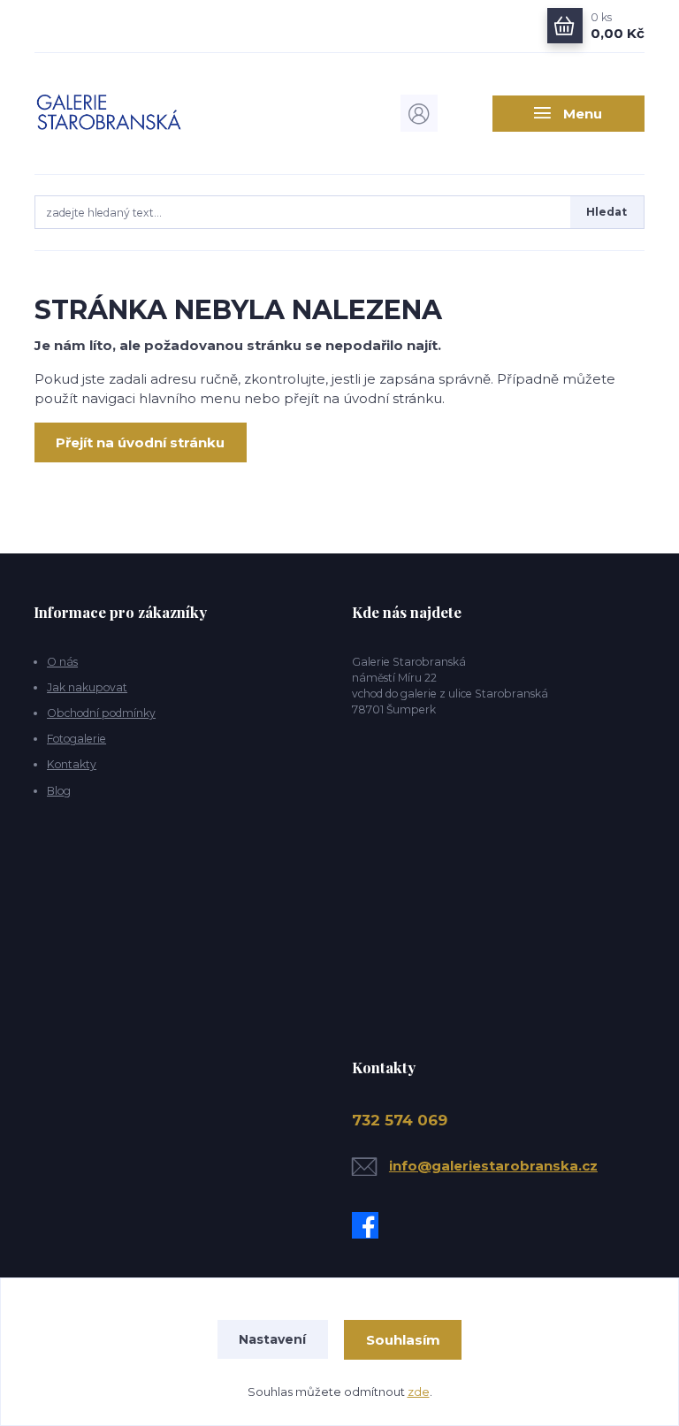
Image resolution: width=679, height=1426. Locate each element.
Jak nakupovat (87, 687)
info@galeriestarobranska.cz (493, 1165)
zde (419, 1391)
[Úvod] (125, 113)
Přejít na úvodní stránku (140, 442)
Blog (59, 790)
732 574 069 (399, 1120)
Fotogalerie (76, 738)
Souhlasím (403, 1339)
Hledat (606, 211)
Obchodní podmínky (101, 713)
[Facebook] (369, 1225)
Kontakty (71, 764)
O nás (62, 661)
